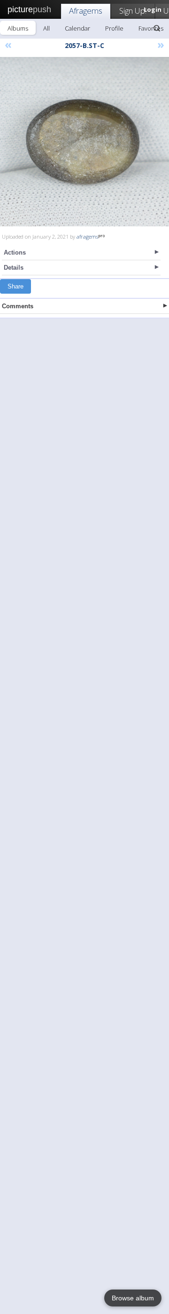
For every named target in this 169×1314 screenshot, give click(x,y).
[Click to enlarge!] (84, 141)
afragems (87, 236)
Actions (15, 252)
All (46, 28)
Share (15, 286)
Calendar (77, 28)
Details (13, 267)
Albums (18, 28)
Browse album (133, 1298)
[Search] (156, 28)
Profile (114, 28)
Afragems (85, 10)
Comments (17, 306)
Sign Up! (132, 10)
